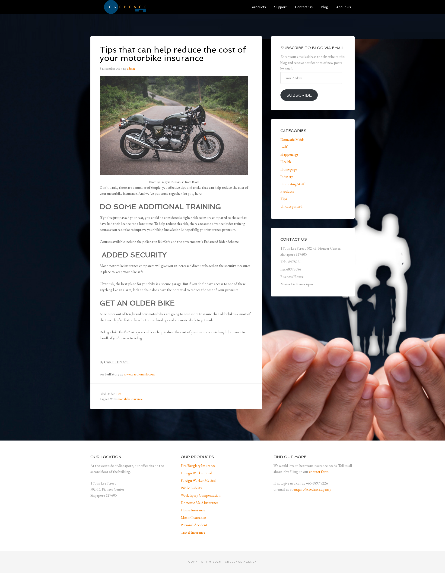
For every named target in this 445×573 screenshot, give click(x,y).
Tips (118, 394)
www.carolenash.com (139, 374)
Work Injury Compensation (200, 495)
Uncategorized (291, 206)
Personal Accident (194, 525)
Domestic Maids (292, 139)
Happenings (289, 154)
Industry (286, 176)
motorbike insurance (130, 399)
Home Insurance (193, 510)
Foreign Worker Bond (196, 473)
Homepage (288, 169)
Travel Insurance (193, 532)
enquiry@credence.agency (312, 489)
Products (287, 191)
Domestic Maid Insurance (199, 502)
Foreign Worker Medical (198, 480)
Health (285, 161)
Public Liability (191, 487)
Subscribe (299, 95)
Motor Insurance (193, 517)
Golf (283, 147)
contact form (318, 471)
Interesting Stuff (292, 184)
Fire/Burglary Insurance (198, 465)
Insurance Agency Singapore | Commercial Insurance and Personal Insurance (125, 7)
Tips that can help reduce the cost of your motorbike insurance (173, 54)
